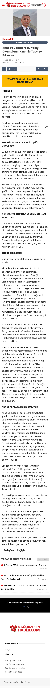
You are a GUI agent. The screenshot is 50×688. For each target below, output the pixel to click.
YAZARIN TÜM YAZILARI (24, 42)
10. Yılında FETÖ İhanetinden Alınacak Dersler (26, 567)
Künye (7, 649)
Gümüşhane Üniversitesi (15, 668)
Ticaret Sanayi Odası (13, 672)
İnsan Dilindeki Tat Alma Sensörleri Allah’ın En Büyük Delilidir (25, 587)
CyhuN (28, 682)
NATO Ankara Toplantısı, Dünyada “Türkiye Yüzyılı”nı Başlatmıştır (25, 577)
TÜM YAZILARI (43, 559)
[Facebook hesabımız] (24, 606)
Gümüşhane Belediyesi (14, 664)
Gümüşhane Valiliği (13, 660)
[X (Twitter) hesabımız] (28, 606)
